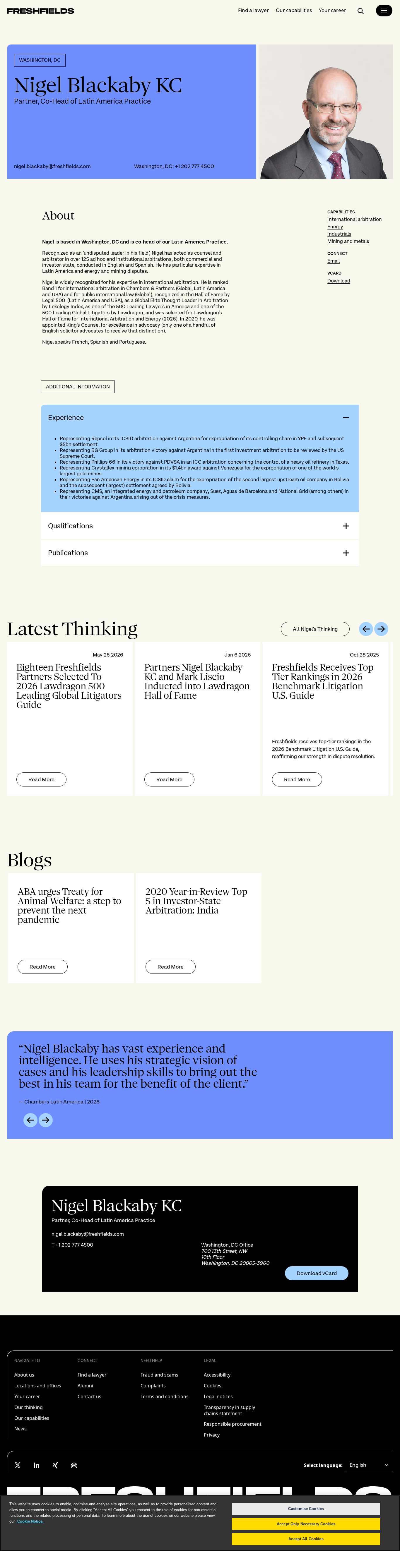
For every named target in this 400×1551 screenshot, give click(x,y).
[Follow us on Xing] (55, 1465)
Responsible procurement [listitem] (232, 1424)
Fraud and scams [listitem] (159, 1375)
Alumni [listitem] (85, 1385)
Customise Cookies (306, 1509)
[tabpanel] (200, 719)
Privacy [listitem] (212, 1435)
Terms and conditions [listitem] (165, 1396)
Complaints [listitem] (153, 1385)
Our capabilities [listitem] (31, 1418)
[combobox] (369, 1465)
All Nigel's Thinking (315, 629)
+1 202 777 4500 (194, 166)
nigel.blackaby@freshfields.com (52, 166)
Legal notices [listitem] (218, 1396)
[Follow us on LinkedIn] (36, 1465)
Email (333, 261)
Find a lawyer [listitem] (92, 1375)
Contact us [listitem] (89, 1396)
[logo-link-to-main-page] (40, 12)
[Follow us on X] (17, 1465)
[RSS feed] (74, 1465)
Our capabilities (294, 10)
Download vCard (317, 1273)
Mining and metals (348, 241)
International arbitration (354, 219)
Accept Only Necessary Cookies (306, 1524)
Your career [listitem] (27, 1396)
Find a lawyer (253, 10)
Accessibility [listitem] (217, 1375)
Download (338, 281)
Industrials (339, 234)
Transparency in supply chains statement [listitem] (229, 1410)
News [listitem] (20, 1428)
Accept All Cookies (305, 1539)
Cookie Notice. (30, 1521)
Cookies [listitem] (212, 1385)
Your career (332, 10)
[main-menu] (384, 10)
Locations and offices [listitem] (37, 1385)
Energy (335, 226)
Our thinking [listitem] (28, 1407)
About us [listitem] (24, 1375)
